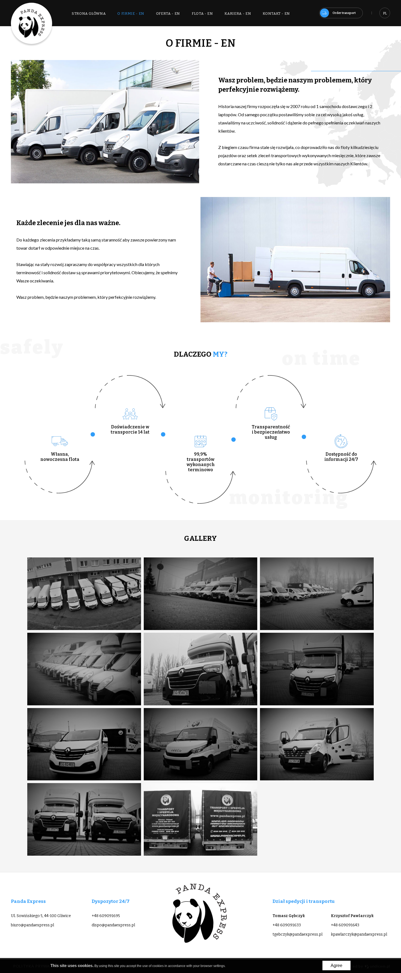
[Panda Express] (31, 23)
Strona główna (89, 13)
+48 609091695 (106, 916)
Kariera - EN (238, 13)
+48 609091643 (345, 925)
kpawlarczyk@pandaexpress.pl (359, 934)
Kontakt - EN (276, 13)
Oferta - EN (168, 13)
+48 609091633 (287, 925)
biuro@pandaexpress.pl (32, 925)
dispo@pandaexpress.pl (113, 925)
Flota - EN (202, 13)
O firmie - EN (130, 13)
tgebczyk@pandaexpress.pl (297, 934)
